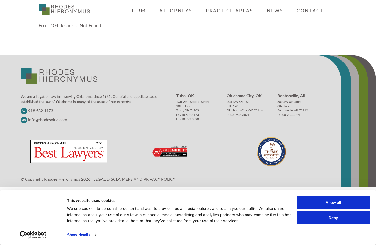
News (275, 11)
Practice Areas (229, 11)
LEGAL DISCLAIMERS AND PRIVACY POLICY (134, 179)
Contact (310, 11)
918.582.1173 (40, 111)
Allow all (333, 202)
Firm (139, 11)
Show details (78, 235)
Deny (333, 218)
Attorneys (175, 11)
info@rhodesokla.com (47, 120)
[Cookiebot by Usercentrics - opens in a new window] (33, 235)
